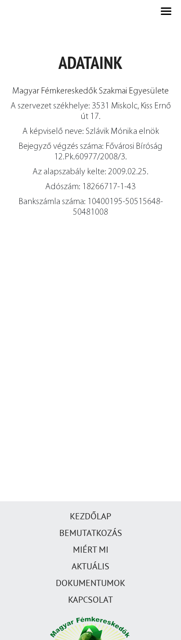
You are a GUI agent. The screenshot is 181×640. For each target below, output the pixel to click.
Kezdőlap (90, 516)
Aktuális (90, 566)
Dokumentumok (90, 583)
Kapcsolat (90, 599)
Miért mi (91, 549)
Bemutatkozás (90, 533)
